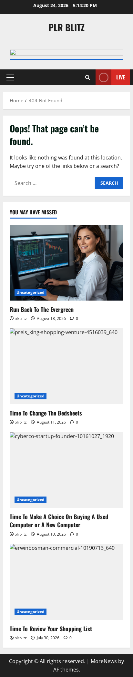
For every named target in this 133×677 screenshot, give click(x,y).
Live (120, 77)
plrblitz (21, 318)
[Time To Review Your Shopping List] (66, 582)
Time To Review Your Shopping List (51, 628)
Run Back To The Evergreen (42, 309)
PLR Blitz (66, 27)
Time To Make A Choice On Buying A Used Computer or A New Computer (59, 520)
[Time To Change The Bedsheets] (66, 366)
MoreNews (104, 661)
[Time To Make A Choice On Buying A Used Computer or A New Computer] (66, 470)
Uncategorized (30, 292)
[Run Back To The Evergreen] (66, 263)
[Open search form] (87, 77)
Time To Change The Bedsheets (46, 413)
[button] (10, 77)
